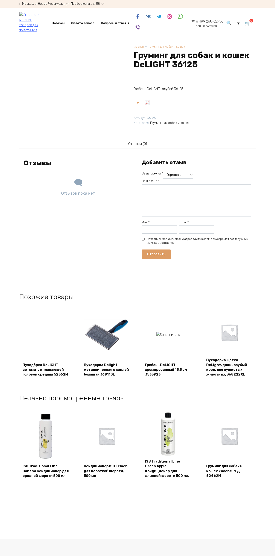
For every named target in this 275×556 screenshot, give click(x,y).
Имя (146, 222)
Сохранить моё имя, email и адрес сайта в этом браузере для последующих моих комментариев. (197, 240)
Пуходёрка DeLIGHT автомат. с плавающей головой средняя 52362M (45, 370)
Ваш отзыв (150, 181)
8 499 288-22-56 (209, 23)
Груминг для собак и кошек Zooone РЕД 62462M (224, 471)
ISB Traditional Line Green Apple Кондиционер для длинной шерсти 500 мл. (167, 468)
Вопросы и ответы (115, 23)
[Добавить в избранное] (138, 102)
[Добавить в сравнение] (147, 102)
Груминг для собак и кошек (167, 46)
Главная (139, 46)
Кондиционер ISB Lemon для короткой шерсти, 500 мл (106, 471)
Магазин (58, 23)
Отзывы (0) (137, 143)
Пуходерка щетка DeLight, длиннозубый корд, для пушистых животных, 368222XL (226, 367)
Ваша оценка (152, 173)
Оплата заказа (83, 23)
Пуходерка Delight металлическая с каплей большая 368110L (106, 370)
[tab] (137, 143)
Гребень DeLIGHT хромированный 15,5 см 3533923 (166, 370)
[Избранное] (238, 23)
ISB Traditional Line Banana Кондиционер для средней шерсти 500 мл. (46, 471)
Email (184, 222)
